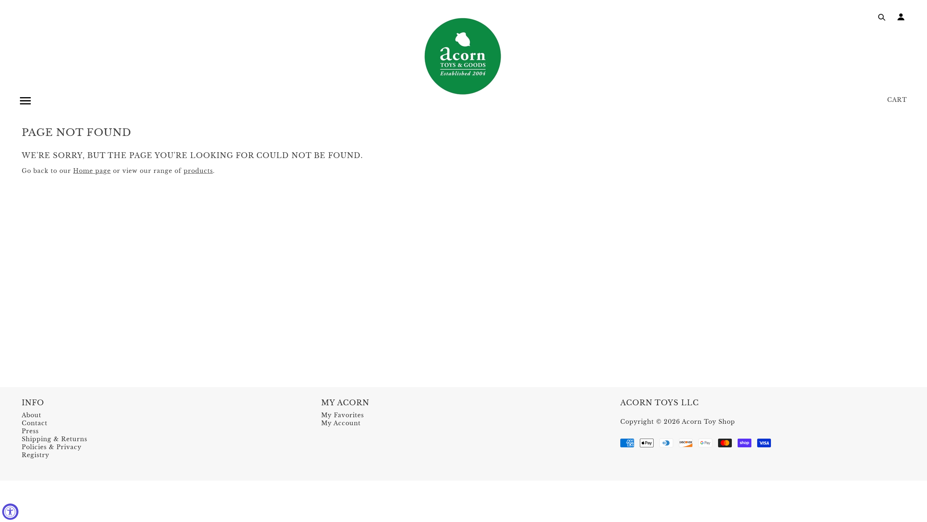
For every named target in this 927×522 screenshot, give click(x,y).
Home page (92, 170)
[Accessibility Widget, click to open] (10, 512)
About (31, 415)
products (198, 170)
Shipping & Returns (54, 439)
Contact (34, 423)
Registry (35, 455)
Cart (897, 99)
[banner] (463, 56)
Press (30, 431)
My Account (341, 423)
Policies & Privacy (51, 447)
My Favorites (342, 415)
